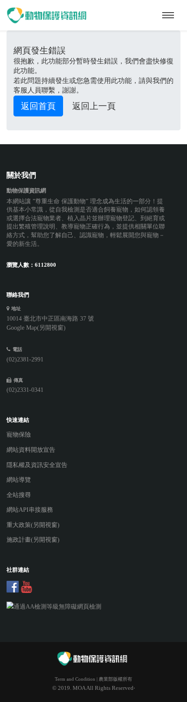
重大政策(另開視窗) (33, 525)
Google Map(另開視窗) (36, 328)
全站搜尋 (19, 495)
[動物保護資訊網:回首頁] (48, 15)
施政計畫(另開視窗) (33, 539)
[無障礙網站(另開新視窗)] (87, 607)
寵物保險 (19, 434)
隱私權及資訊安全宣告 (37, 465)
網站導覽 (19, 480)
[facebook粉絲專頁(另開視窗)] (13, 587)
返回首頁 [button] (38, 106)
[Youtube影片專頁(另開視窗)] (26, 587)
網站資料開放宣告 (31, 450)
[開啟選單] (168, 15)
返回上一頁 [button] (94, 106)
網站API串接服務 (30, 510)
